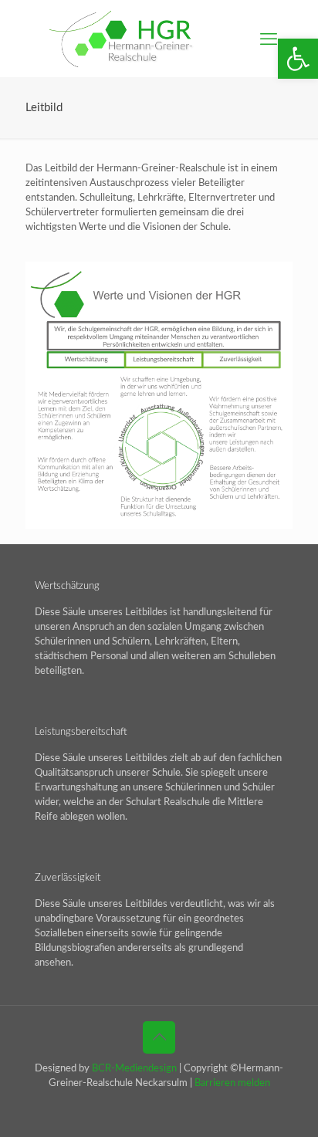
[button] (298, 59)
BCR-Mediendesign (134, 1069)
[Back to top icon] (159, 1037)
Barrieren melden (232, 1083)
